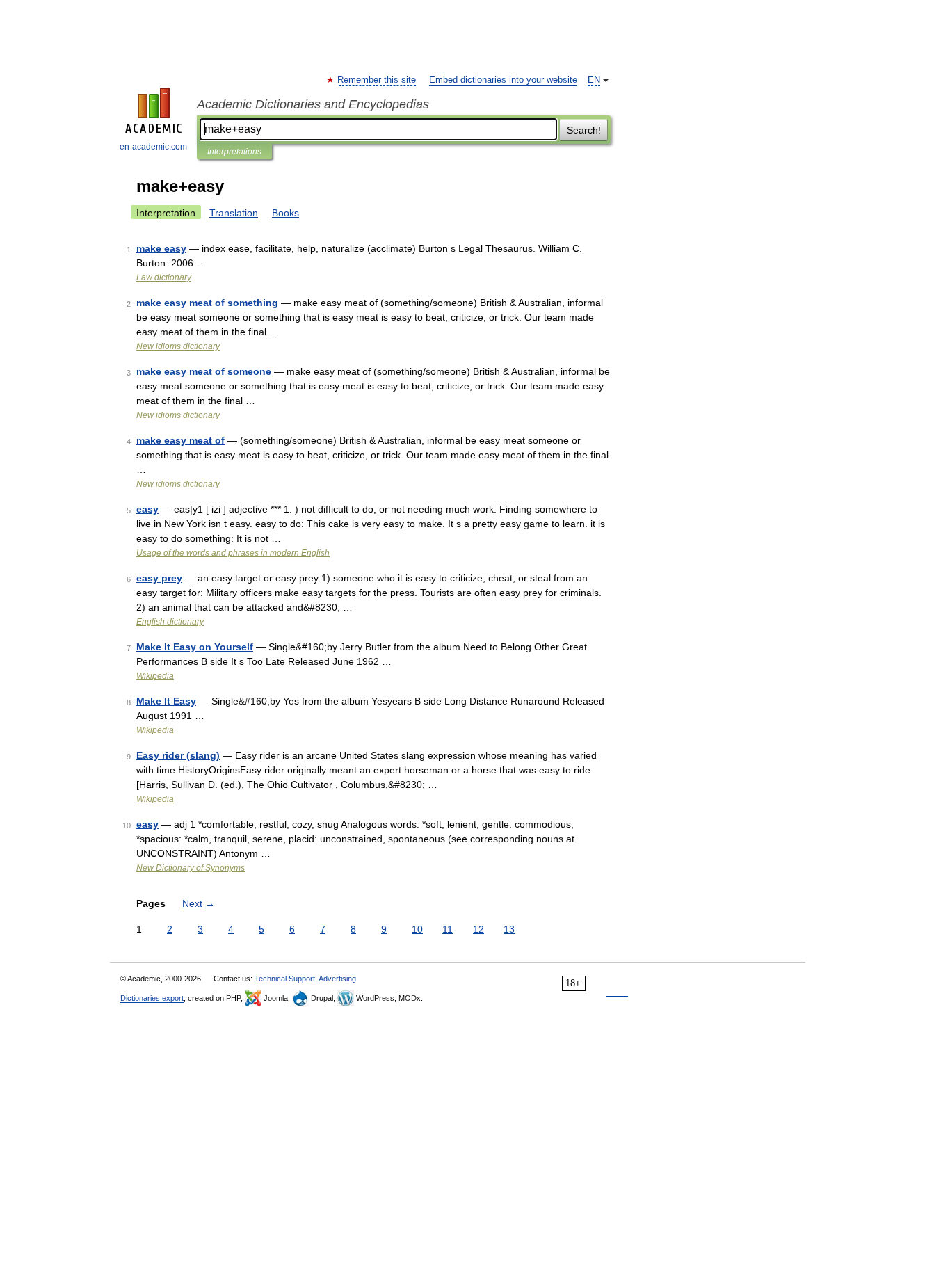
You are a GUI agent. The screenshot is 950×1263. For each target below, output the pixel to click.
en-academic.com (153, 147)
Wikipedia (155, 676)
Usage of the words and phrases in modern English (233, 553)
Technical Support (285, 978)
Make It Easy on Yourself (194, 646)
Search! (584, 130)
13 (509, 929)
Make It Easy (166, 701)
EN (594, 80)
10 (417, 929)
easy (147, 509)
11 (447, 929)
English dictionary (170, 622)
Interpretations (234, 151)
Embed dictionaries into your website (503, 80)
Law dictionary (163, 277)
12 (478, 929)
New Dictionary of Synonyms (190, 868)
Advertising (337, 978)
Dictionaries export (152, 998)
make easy (161, 248)
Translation (233, 212)
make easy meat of (180, 440)
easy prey (159, 578)
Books (285, 212)
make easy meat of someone (203, 371)
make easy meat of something (207, 302)
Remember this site (377, 80)
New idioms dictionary (178, 346)
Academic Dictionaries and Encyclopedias (313, 104)
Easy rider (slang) (178, 755)
